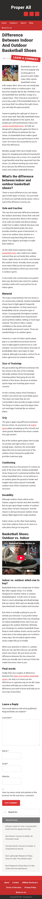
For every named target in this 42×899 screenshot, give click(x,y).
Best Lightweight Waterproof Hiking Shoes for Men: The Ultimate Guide (18, 857)
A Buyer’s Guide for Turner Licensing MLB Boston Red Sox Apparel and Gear (21, 827)
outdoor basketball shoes (13, 126)
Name (5, 751)
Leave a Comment (25, 58)
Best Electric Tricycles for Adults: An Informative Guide (19, 837)
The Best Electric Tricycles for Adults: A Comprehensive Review (20, 847)
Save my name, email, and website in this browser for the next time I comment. (19, 794)
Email (5, 764)
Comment (7, 718)
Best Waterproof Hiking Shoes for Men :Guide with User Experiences (20, 867)
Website (5, 776)
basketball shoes (9, 253)
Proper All (21, 7)
